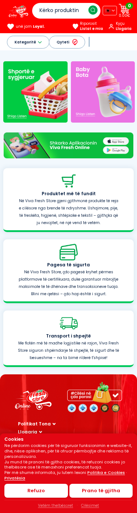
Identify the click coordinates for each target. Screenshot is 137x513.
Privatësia (14, 478)
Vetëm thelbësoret (55, 505)
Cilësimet (90, 505)
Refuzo (36, 490)
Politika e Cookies (106, 472)
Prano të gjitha (101, 490)
